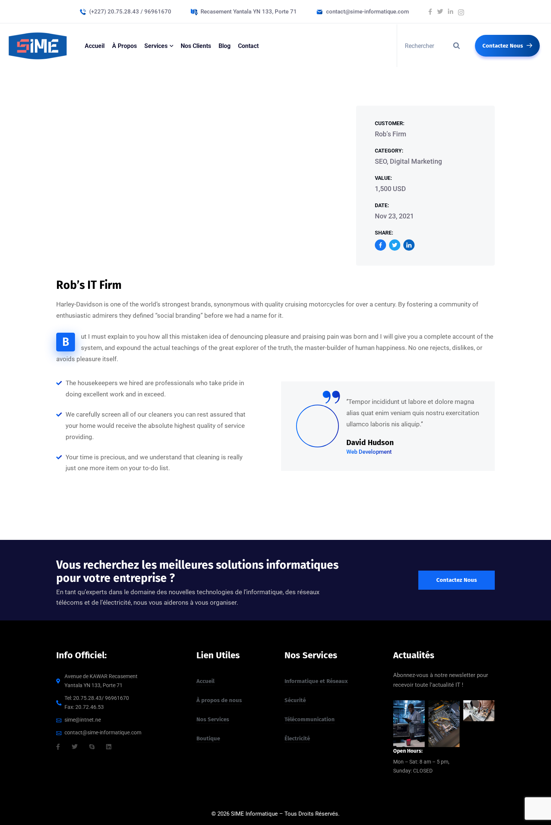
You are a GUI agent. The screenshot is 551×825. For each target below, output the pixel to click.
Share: (384, 233)
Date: (382, 205)
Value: (383, 178)
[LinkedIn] (409, 245)
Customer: (389, 123)
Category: (389, 151)
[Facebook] (380, 245)
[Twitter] (394, 245)
